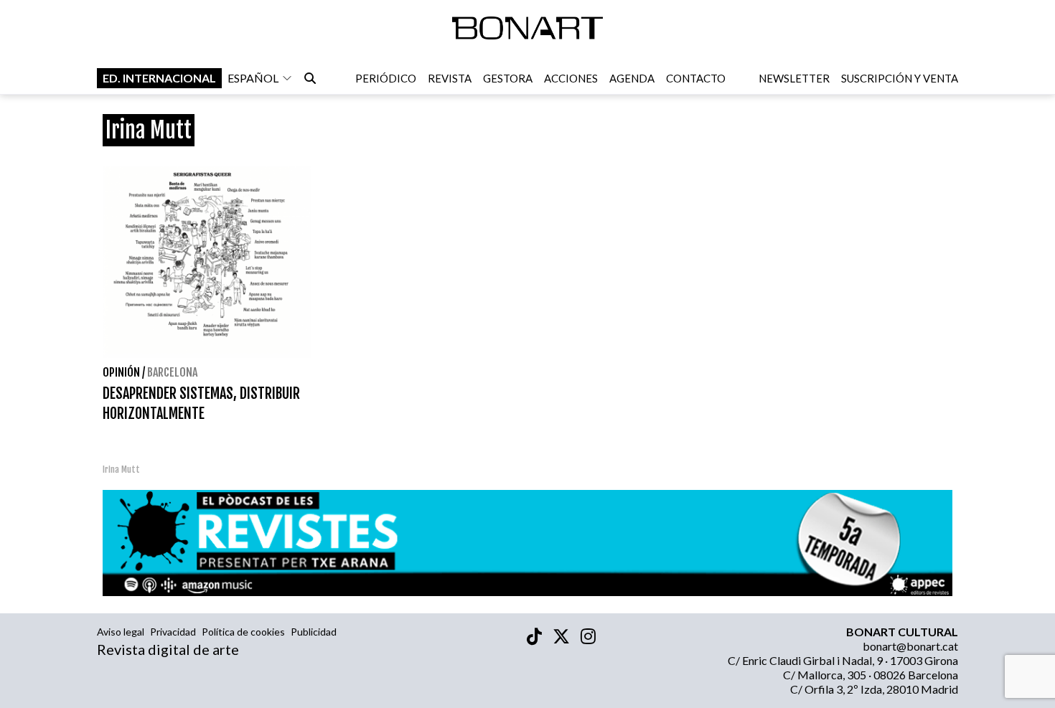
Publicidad (314, 632)
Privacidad (173, 632)
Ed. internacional (159, 78)
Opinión (121, 372)
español (253, 78)
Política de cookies (243, 632)
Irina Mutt (121, 469)
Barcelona (172, 372)
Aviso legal (120, 632)
